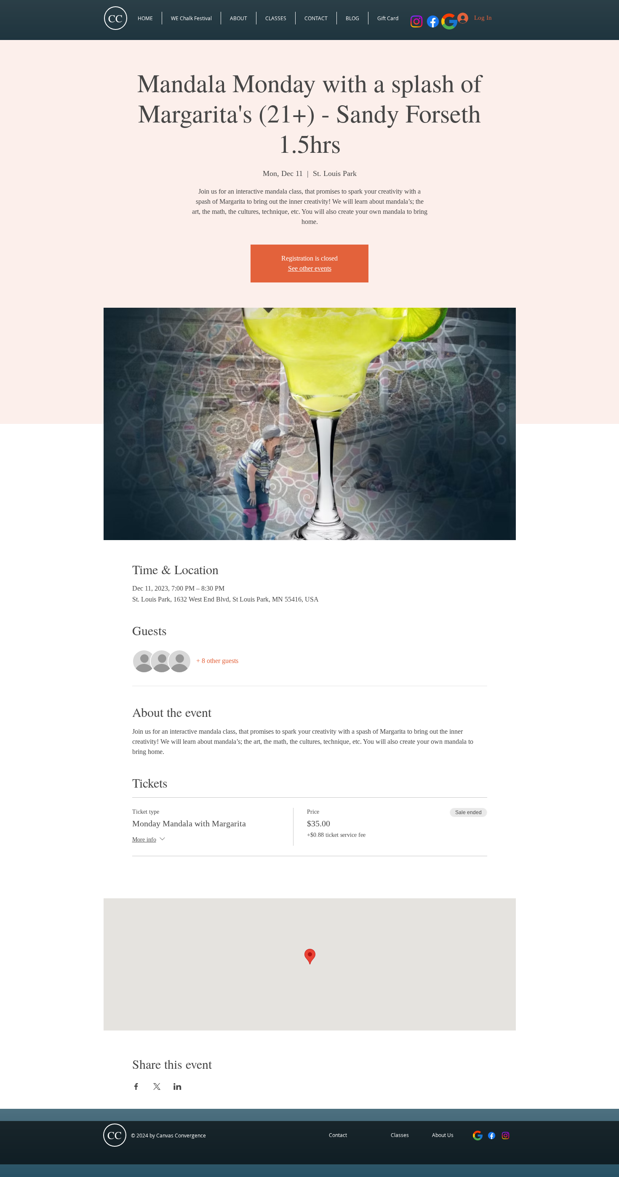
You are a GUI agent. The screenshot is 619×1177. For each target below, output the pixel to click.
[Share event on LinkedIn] (177, 1086)
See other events (309, 268)
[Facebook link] (433, 21)
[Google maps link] (478, 1135)
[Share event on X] (157, 1086)
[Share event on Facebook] (136, 1086)
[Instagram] (505, 1135)
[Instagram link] (416, 21)
